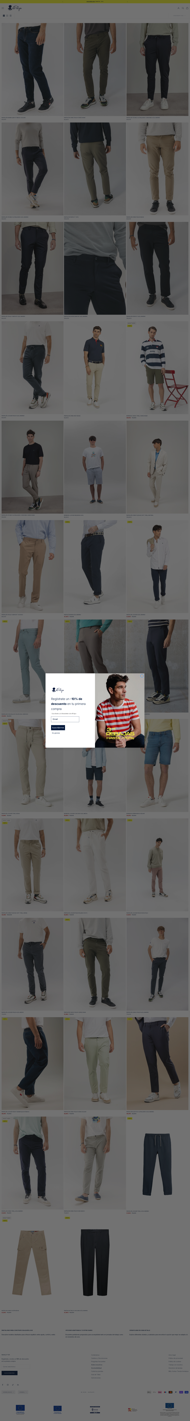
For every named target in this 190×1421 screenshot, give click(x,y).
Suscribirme (58, 727)
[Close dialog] (142, 676)
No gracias (56, 733)
